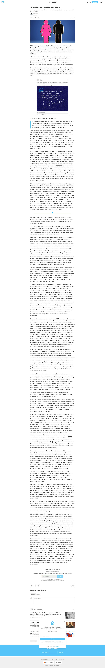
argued (47, 529)
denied (70, 436)
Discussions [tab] (39, 609)
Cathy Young (35, 13)
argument (56, 205)
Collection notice (61, 659)
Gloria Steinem (68, 228)
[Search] (87, 2)
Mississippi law (40, 286)
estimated (59, 165)
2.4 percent (33, 367)
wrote (35, 414)
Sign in (101, 2)
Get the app (58, 662)
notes (41, 269)
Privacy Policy (61, 642)
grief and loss (61, 488)
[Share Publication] (90, 2)
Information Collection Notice (52, 642)
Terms (56, 659)
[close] (64, 622)
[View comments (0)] (36, 18)
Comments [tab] (33, 594)
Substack (46, 665)
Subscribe (95, 2)
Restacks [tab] (38, 594)
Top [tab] (32, 609)
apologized (67, 130)
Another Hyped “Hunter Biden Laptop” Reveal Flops (45, 613)
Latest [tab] (35, 609)
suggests (32, 332)
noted (37, 134)
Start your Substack (49, 662)
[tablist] (35, 594)
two (47, 443)
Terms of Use (58, 641)
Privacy (52, 659)
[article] (52, 616)
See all (32, 641)
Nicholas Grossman (39, 617)
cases (50, 443)
